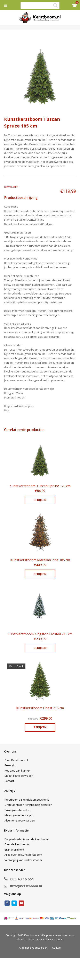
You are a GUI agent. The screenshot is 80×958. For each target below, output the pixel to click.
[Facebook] (7, 903)
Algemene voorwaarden (20, 820)
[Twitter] (14, 903)
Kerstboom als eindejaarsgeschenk (27, 799)
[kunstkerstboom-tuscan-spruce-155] (40, 73)
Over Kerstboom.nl (16, 760)
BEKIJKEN (40, 500)
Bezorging (11, 765)
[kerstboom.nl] (40, 17)
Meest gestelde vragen (19, 775)
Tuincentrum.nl (54, 939)
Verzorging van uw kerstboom (23, 860)
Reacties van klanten (18, 770)
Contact (9, 781)
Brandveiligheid (14, 849)
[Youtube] (21, 903)
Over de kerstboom (17, 844)
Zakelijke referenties (18, 810)
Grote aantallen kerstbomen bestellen (28, 805)
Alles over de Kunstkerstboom (23, 854)
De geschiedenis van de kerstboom (27, 839)
